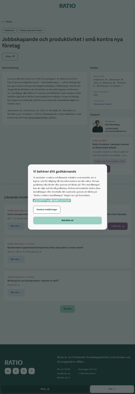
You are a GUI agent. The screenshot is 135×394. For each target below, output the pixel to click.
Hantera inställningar (47, 210)
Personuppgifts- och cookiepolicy (51, 200)
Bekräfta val (67, 220)
